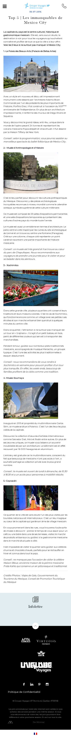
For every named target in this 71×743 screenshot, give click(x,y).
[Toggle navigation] (4, 6)
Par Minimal (38, 722)
